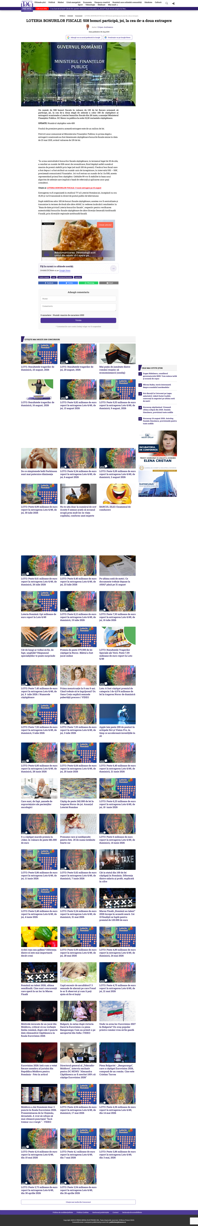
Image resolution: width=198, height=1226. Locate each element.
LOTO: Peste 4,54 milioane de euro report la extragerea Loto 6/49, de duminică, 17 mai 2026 (78, 1109)
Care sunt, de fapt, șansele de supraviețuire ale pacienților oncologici (36, 804)
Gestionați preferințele (100, 1212)
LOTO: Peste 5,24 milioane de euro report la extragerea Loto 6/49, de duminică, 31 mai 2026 (78, 914)
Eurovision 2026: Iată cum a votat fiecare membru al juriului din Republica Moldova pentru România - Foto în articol (39, 1070)
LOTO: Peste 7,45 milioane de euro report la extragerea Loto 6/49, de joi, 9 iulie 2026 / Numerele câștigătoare (39, 693)
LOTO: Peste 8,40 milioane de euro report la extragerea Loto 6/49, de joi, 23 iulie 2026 (78, 581)
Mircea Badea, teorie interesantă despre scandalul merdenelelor (157, 385)
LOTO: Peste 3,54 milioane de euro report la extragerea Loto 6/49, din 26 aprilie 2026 (78, 1190)
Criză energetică (73, 2)
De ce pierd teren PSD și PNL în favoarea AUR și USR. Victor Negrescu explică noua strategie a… (85, 9)
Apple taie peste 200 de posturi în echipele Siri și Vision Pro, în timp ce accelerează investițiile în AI (117, 731)
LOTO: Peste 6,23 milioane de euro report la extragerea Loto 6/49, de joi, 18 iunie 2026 (117, 804)
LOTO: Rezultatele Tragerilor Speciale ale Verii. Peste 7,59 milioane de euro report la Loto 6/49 (115, 654)
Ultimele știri (40, 2)
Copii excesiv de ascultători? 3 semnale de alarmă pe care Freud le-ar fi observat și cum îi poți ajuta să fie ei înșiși (78, 990)
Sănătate (148, 2)
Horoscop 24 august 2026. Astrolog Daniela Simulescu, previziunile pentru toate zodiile (160, 421)
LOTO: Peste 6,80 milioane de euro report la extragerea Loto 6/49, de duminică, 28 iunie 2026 (39, 768)
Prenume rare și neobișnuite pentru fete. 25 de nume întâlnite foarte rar (77, 839)
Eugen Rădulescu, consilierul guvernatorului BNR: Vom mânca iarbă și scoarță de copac (160, 376)
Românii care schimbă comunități (127, 2)
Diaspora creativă (102, 2)
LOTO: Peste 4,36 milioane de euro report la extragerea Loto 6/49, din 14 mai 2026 (117, 1109)
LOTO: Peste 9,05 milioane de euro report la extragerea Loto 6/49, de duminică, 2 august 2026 (117, 474)
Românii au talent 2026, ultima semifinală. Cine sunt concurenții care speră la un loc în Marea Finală (39, 990)
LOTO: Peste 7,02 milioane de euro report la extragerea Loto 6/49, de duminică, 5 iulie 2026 (39, 729)
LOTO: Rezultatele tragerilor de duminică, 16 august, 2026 (37, 404)
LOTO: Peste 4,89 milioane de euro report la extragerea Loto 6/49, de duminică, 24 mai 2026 (117, 952)
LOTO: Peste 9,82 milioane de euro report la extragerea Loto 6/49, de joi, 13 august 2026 (78, 405)
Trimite (78, 320)
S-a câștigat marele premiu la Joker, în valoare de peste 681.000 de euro (39, 839)
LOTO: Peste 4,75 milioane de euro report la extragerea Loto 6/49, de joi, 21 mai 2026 (117, 988)
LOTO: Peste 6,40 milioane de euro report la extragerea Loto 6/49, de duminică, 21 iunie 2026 (117, 768)
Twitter (70, 283)
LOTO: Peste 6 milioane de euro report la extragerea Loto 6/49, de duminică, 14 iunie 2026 (117, 839)
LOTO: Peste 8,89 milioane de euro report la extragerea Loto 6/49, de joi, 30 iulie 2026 (39, 509)
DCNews (27, 6)
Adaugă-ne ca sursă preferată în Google (85, 37)
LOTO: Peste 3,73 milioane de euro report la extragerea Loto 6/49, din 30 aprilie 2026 (39, 1190)
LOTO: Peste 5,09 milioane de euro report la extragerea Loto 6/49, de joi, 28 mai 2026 (78, 952)
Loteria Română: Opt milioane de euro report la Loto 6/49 (38, 616)
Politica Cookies (83, 1212)
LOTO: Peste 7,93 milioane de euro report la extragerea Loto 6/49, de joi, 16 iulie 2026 (117, 617)
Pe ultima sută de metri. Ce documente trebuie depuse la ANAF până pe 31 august (114, 581)
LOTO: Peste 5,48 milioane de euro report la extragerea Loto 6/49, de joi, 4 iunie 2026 (39, 914)
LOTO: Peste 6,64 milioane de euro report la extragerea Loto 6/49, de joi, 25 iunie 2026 (78, 768)
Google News (64, 270)
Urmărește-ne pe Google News (119, 37)
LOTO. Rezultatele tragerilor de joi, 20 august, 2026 (76, 368)
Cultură (158, 2)
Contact (115, 1212)
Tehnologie (90, 4)
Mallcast (101, 4)
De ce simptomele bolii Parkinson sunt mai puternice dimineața (39, 473)
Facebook (49, 283)
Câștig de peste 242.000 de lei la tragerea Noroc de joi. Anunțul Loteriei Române (77, 804)
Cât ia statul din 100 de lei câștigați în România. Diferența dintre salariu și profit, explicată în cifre (116, 877)
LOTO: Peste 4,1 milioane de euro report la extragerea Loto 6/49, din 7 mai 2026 (77, 1154)
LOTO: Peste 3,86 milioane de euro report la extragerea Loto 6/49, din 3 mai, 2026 (117, 1154)
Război (61, 2)
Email (110, 283)
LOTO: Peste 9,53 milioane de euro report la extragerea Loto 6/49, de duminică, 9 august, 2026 (117, 405)
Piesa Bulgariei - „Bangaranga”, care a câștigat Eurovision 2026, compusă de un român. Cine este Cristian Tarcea (116, 1070)
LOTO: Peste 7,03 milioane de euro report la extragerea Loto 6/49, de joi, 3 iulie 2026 (78, 729)
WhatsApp (90, 283)
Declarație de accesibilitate (132, 1212)
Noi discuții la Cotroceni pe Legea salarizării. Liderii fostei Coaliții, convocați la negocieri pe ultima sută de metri (159, 397)
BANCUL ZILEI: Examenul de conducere (115, 508)
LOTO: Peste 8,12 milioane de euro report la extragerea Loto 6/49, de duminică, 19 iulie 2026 (78, 617)
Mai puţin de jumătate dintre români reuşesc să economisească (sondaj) (114, 369)
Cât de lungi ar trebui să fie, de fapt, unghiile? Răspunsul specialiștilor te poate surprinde (38, 652)
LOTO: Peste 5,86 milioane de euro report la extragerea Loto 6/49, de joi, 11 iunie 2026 (39, 875)
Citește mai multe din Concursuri (78, 1202)
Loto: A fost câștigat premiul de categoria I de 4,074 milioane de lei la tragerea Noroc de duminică (117, 691)
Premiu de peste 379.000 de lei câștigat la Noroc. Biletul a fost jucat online (76, 652)
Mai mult (113, 4)
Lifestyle (70, 16)
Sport (80, 4)
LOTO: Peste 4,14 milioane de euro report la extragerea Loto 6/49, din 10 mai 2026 (39, 1154)
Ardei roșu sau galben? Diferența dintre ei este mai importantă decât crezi (38, 952)
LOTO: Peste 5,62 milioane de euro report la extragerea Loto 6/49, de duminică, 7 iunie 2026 (78, 875)
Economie (87, 2)
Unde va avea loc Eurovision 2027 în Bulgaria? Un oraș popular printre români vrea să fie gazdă (117, 1026)
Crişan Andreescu (105, 27)
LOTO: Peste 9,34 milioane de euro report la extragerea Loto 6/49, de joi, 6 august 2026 (78, 474)
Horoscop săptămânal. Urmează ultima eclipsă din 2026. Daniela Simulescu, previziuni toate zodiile (158, 409)
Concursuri (78, 16)
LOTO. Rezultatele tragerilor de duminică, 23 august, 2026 (37, 368)
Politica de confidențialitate (63, 1212)
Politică (51, 2)
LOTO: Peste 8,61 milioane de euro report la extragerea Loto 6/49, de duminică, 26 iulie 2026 (39, 581)
